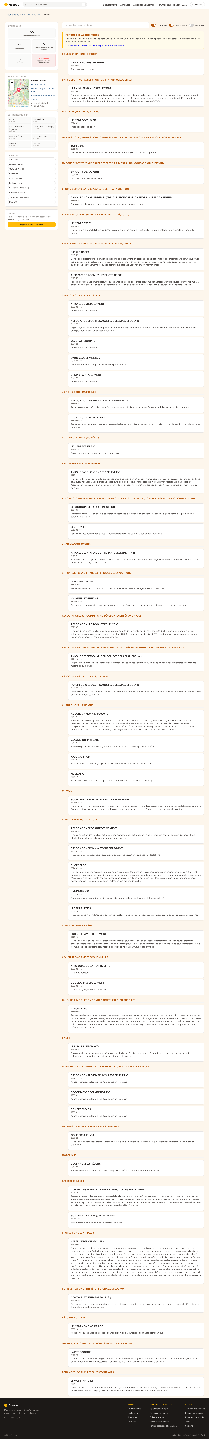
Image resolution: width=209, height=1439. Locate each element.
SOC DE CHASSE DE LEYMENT (89, 986)
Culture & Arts (16, 169)
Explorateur (133, 1413)
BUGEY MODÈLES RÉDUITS (115, 1167)
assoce (22, 106)
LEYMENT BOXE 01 (133, 228)
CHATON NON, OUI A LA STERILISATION (132, 511)
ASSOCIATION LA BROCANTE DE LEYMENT (134, 630)
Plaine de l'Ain (34, 14)
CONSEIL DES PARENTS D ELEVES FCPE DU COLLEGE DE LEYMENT (136, 1197)
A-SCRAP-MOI (136, 1018)
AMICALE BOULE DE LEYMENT (87, 307)
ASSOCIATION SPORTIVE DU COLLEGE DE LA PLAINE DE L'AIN (133, 325)
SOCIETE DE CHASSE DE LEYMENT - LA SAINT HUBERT (136, 804)
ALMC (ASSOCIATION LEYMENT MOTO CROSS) (135, 279)
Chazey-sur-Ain (40, 137)
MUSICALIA (116, 777)
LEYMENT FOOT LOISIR (83, 123)
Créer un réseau (157, 1417)
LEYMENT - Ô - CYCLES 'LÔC (117, 1329)
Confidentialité (192, 1435)
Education (15, 174)
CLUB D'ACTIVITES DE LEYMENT (135, 422)
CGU (203, 1435)
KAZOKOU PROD (111, 760)
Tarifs (187, 1421)
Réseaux (132, 1421)
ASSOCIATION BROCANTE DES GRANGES (133, 833)
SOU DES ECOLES (99, 1112)
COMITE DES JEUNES (132, 1139)
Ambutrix (13, 120)
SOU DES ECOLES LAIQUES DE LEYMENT (97, 1219)
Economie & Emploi (19, 188)
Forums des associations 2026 (163, 1426)
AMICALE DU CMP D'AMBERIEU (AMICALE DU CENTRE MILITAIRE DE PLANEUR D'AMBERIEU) (121, 200)
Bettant (36, 144)
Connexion (197, 4)
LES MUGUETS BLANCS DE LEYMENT (135, 94)
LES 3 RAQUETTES (135, 911)
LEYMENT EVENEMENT (95, 449)
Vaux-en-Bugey (16, 137)
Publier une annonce (159, 1413)
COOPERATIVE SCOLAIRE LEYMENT (99, 1095)
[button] (19, 90)
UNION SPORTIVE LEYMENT (86, 378)
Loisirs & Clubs (17, 164)
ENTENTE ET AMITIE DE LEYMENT (135, 940)
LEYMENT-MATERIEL (135, 1385)
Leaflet (17, 106)
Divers (13, 202)
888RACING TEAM (135, 258)
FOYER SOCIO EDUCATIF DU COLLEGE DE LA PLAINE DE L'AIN (136, 689)
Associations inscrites (143, 5)
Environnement (17, 183)
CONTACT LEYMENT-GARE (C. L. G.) (136, 1302)
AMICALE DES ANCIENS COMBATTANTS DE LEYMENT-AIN (135, 557)
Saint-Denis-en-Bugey (43, 127)
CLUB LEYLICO (116, 530)
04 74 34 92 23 (38, 84)
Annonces (125, 5)
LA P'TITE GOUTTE (134, 1356)
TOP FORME (113, 149)
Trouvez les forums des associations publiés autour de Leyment (95, 45)
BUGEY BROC (136, 873)
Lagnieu (12, 144)
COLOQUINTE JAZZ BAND (112, 743)
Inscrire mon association (31, 224)
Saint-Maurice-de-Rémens (17, 128)
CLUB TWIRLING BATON (84, 344)
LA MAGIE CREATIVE (117, 585)
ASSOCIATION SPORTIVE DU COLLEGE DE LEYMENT (99, 1078)
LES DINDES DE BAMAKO (131, 1051)
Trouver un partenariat (159, 1421)
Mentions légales (177, 1435)
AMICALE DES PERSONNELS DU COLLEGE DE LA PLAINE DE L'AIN (133, 661)
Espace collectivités (194, 1417)
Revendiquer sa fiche (159, 1408)
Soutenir (189, 1426)
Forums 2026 (172, 5)
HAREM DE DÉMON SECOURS (136, 1260)
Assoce (14, 4)
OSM (26, 106)
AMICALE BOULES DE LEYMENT (88, 65)
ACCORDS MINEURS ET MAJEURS (133, 721)
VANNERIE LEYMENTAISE (129, 601)
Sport (13, 159)
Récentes (199, 25)
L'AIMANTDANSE (118, 894)
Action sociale (16, 178)
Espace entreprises (194, 1413)
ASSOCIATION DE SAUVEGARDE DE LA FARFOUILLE (132, 404)
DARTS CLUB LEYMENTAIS (98, 361)
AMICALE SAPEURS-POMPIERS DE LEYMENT (135, 480)
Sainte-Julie (38, 120)
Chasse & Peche (17, 192)
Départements (110, 5)
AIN (23, 14)
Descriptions (181, 25)
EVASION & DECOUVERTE (86, 175)
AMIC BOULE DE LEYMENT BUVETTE (90, 969)
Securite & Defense (19, 197)
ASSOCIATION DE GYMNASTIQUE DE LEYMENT (115, 851)
